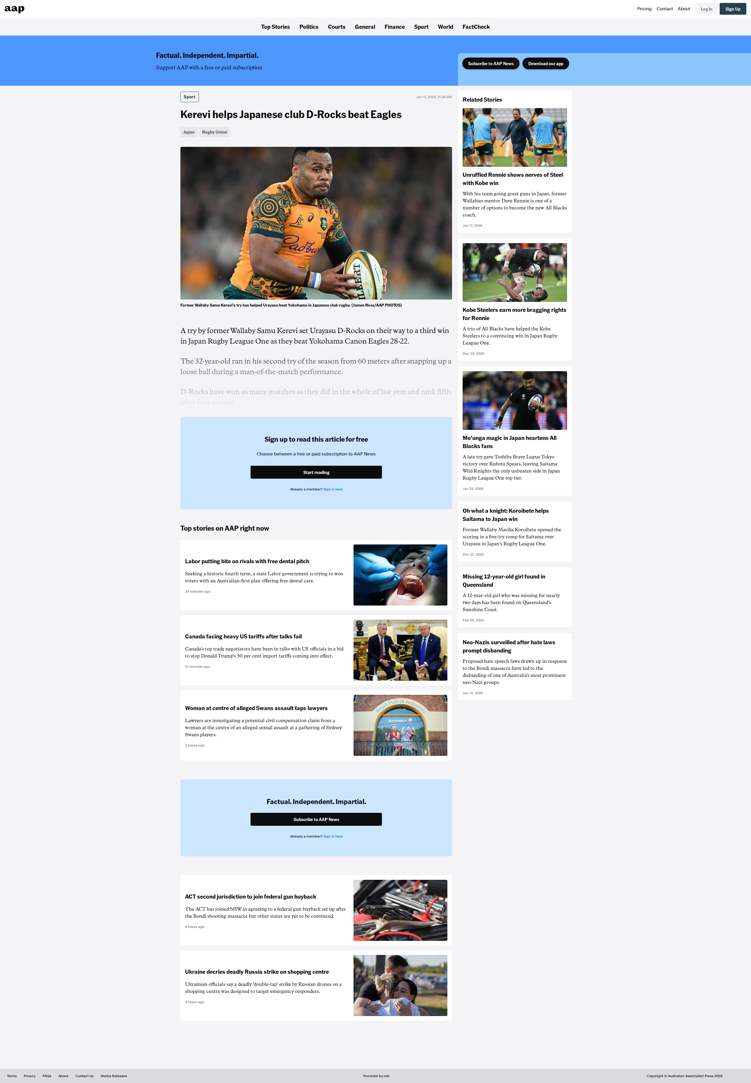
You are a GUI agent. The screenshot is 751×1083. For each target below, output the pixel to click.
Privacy (29, 1076)
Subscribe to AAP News (491, 63)
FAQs (47, 1076)
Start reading (316, 472)
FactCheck (476, 26)
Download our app (545, 63)
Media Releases (114, 1076)
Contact (665, 8)
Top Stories (275, 26)
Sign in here (333, 489)
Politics (309, 26)
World (445, 26)
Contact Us (84, 1076)
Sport (421, 26)
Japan (189, 132)
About (684, 8)
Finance (395, 26)
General (365, 26)
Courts (337, 26)
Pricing (644, 8)
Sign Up (732, 9)
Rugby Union (214, 132)
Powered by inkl (376, 1076)
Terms (12, 1076)
